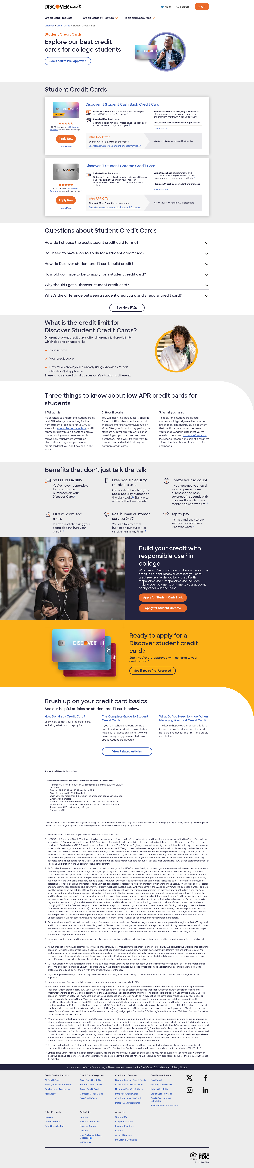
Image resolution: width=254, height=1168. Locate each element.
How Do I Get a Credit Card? (65, 716)
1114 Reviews (73, 188)
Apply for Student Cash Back (163, 597)
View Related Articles (127, 751)
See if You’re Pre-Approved (68, 61)
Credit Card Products (58, 18)
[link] (127, 114)
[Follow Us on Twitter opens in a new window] (190, 1078)
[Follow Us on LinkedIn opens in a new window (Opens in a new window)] (204, 1090)
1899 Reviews (73, 127)
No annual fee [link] (161, 128)
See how (54, 130)
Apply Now (66, 139)
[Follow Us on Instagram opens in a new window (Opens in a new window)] (190, 1090)
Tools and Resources (138, 18)
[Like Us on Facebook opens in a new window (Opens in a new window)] (204, 1078)
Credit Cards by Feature (98, 18)
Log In (202, 6)
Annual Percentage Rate (71, 428)
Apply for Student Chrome (163, 608)
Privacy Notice (179, 1067)
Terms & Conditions (157, 1067)
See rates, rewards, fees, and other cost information (115, 146)
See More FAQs (127, 307)
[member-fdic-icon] (204, 1156)
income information (195, 435)
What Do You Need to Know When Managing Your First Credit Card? (183, 718)
